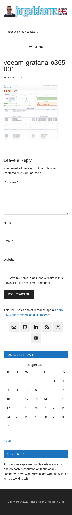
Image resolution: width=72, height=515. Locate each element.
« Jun (7, 440)
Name (8, 222)
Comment (11, 182)
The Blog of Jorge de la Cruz (47, 501)
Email (8, 241)
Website (9, 259)
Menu (38, 47)
